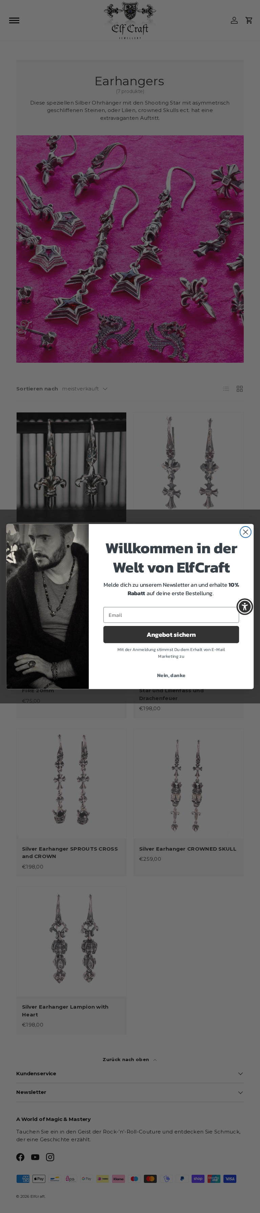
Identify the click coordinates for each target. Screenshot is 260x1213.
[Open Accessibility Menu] (244, 606)
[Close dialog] (245, 532)
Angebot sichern (171, 634)
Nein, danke (171, 675)
